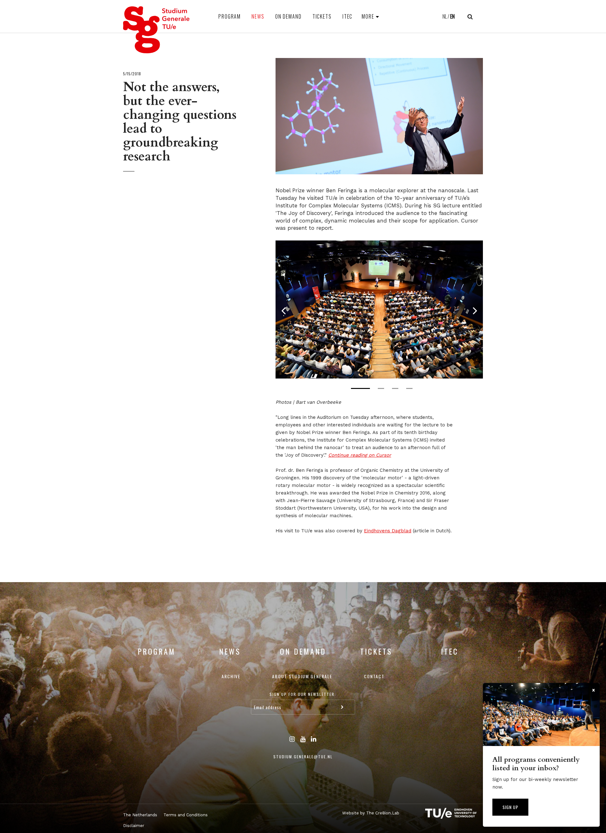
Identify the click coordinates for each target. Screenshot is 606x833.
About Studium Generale (302, 676)
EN (452, 16)
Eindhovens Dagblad (387, 531)
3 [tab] (395, 388)
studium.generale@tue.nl (303, 756)
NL (445, 16)
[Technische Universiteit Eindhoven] (445, 813)
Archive (231, 676)
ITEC (347, 16)
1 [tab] (360, 388)
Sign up (510, 807)
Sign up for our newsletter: (303, 694)
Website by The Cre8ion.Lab (370, 813)
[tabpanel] (379, 309)
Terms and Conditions (185, 815)
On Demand (288, 16)
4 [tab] (409, 388)
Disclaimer (133, 825)
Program (229, 16)
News (258, 16)
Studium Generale (156, 29)
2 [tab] (381, 388)
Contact (374, 676)
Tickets (322, 16)
